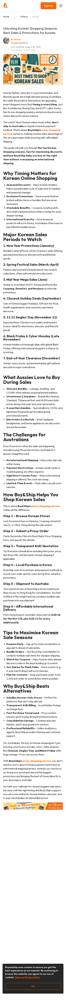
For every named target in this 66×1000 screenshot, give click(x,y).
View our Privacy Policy (27, 977)
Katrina (15, 39)
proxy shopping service (45, 506)
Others (24, 16)
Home (6, 16)
